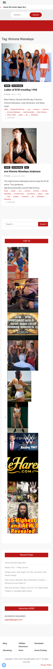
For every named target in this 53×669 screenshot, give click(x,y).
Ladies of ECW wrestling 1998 (20, 90)
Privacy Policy (46, 665)
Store (21, 650)
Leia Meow (31, 194)
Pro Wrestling (17, 86)
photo (21, 115)
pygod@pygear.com (13, 620)
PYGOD (7, 94)
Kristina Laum (19, 194)
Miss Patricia (42, 112)
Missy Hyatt (11, 115)
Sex (26, 167)
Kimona (36, 191)
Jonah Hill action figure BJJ (14, 7)
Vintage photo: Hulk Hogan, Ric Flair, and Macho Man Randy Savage (26, 573)
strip (8, 196)
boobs (13, 191)
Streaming (7, 650)
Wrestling (34, 115)
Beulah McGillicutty (18, 109)
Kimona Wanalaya (13, 112)
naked (40, 194)
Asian (6, 191)
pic (27, 115)
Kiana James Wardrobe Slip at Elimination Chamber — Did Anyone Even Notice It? (26, 581)
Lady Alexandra (28, 112)
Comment (11, 118)
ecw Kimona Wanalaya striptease (22, 171)
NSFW (7, 86)
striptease (25, 196)
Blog (5, 643)
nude (47, 194)
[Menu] (4, 2)
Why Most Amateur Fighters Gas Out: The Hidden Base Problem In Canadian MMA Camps (26, 589)
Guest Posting (40, 650)
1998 (6, 109)
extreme (36, 109)
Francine (45, 109)
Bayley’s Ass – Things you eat (16, 567)
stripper (16, 196)
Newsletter (39, 643)
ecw (29, 109)
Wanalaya (40, 196)
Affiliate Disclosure (23, 645)
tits (33, 196)
